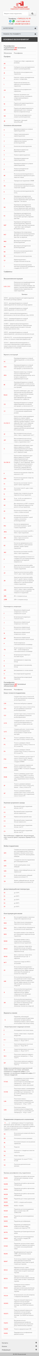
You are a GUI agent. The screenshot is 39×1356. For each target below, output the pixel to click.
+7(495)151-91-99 (24, 19)
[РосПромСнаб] (20, 5)
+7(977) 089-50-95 (23, 21)
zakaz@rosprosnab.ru (22, 24)
